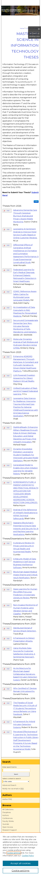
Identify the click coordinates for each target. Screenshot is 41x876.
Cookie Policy (28, 856)
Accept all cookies (20, 863)
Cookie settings (14, 853)
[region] (20, 854)
